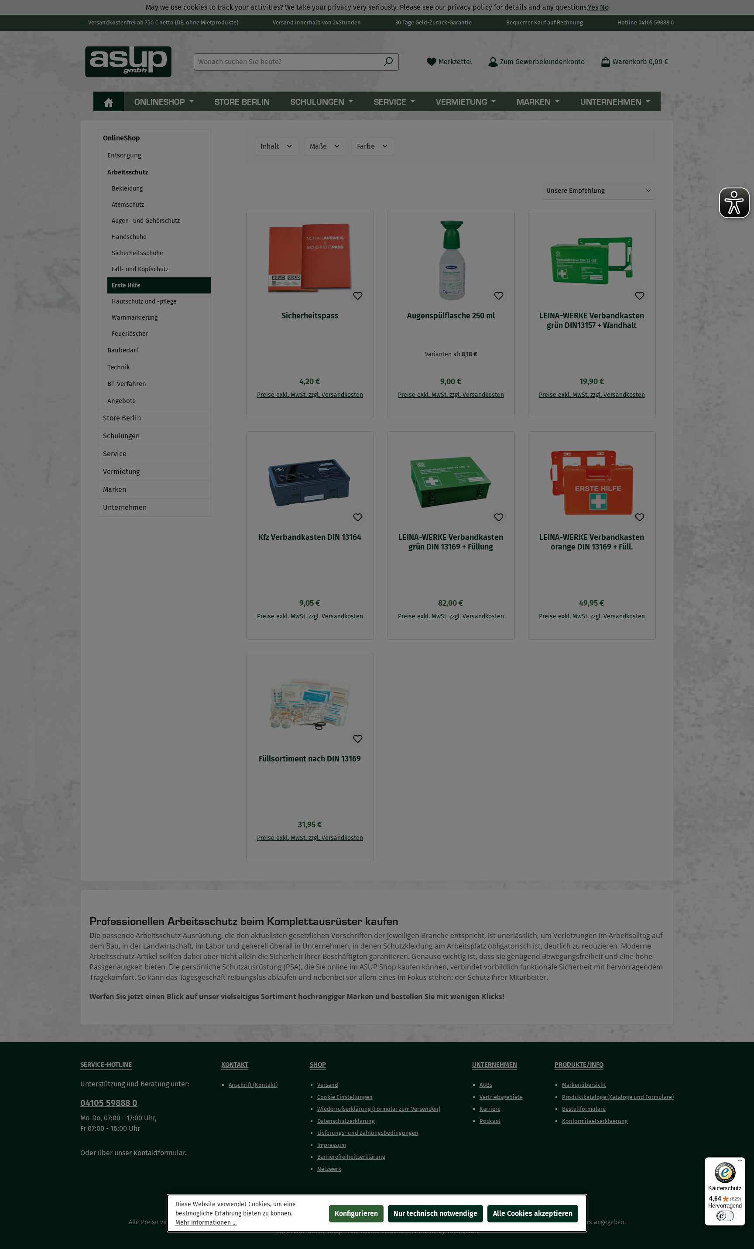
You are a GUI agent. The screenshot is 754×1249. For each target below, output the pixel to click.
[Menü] (740, 1162)
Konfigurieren (356, 1213)
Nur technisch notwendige (435, 1213)
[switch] (725, 1216)
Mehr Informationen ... (205, 1222)
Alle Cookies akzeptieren (532, 1213)
